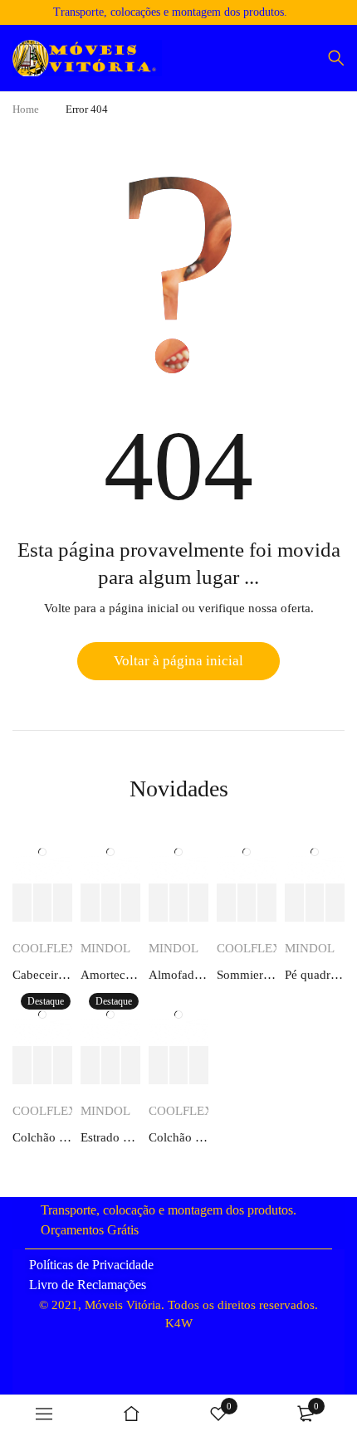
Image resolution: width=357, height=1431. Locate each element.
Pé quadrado (315, 974)
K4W (179, 1323)
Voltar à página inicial (178, 661)
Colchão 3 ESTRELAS (178, 1137)
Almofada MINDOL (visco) (178, 974)
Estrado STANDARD (110, 1137)
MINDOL (105, 948)
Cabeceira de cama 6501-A (42, 974)
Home (25, 109)
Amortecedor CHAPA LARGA (110, 974)
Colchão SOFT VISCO (42, 1137)
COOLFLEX (44, 948)
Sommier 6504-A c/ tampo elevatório (246, 974)
